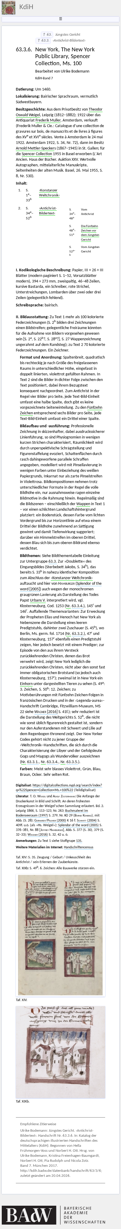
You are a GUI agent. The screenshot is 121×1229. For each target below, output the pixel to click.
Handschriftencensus (78, 847)
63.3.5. (72, 762)
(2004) (87, 820)
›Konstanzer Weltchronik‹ (72, 578)
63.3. (52, 561)
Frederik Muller (48, 120)
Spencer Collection (37, 154)
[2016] (46, 712)
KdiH (26, 7)
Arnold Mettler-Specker (35, 148)
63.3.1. (33, 762)
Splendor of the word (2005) (78, 825)
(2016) (38, 835)
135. (79, 841)
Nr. (68, 606)
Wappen (83, 504)
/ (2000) (50, 820)
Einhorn (26, 684)
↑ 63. (47, 35)
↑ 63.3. (43, 40)
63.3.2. (78, 634)
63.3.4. (77, 606)
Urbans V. (38, 600)
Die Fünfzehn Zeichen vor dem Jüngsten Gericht (90, 232)
